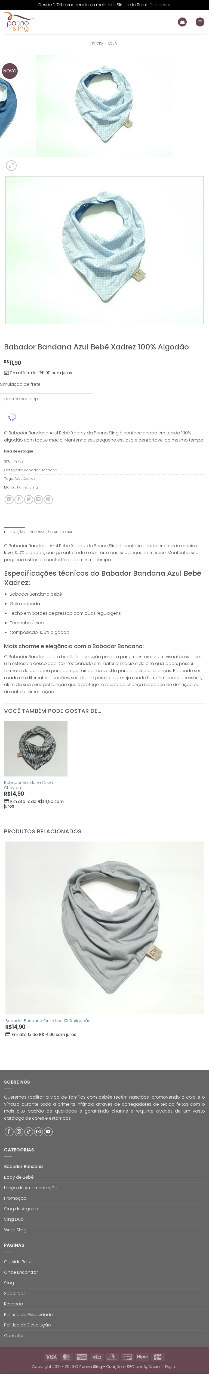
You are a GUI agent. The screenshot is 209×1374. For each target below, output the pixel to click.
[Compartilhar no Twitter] (28, 499)
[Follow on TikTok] (28, 1131)
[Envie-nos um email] (38, 1131)
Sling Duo (14, 1219)
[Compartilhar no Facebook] (18, 499)
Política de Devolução (27, 1325)
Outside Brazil (18, 1262)
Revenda (13, 1304)
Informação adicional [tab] (50, 532)
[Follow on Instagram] (18, 1131)
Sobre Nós (15, 1293)
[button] (200, 22)
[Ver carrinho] (182, 22)
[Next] (24, 162)
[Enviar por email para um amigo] (38, 499)
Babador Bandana (40, 470)
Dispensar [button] (160, 5)
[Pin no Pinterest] (48, 499)
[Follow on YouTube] (48, 1131)
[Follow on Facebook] (9, 1131)
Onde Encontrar (21, 1272)
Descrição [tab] (14, 532)
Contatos (14, 1335)
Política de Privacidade (28, 1314)
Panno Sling (27, 487)
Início (97, 43)
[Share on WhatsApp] (9, 499)
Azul (17, 478)
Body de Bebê (19, 1177)
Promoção (15, 1198)
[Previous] (6, 329)
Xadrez (29, 478)
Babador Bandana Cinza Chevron (28, 785)
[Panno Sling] (31, 22)
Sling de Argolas (21, 1209)
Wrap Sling (15, 1230)
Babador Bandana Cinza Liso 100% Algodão (48, 1020)
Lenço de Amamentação (30, 1188)
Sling (9, 1283)
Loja (112, 43)
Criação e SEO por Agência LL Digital (141, 1366)
